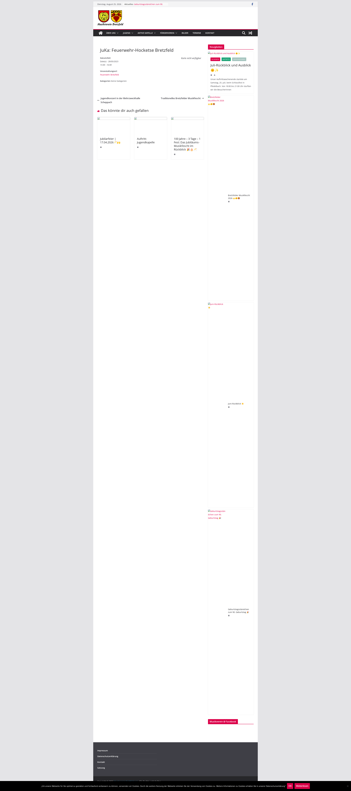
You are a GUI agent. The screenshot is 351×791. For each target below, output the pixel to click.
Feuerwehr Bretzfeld (109, 74)
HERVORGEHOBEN (239, 59)
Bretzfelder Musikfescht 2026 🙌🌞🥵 (239, 196)
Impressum (102, 750)
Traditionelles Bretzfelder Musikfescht (181, 98)
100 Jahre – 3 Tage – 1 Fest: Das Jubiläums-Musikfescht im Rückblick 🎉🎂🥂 (187, 144)
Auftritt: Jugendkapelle (146, 140)
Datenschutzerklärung (107, 756)
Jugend (126, 33)
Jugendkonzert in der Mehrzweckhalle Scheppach (120, 100)
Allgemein (215, 59)
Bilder (185, 33)
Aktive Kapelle (145, 33)
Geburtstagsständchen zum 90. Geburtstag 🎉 (238, 610)
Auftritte (226, 59)
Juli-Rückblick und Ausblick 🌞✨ (230, 67)
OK (290, 785)
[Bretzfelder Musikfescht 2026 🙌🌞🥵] (217, 198)
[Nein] (347, 786)
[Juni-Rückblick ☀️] (217, 405)
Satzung (101, 767)
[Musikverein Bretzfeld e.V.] (100, 33)
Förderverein (167, 33)
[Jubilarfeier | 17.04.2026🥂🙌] (113, 118)
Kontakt (209, 33)
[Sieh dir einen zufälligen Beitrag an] (250, 33)
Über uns (111, 33)
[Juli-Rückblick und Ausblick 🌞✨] (231, 53)
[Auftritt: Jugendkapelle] (150, 118)
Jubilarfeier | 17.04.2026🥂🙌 (110, 140)
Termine (197, 33)
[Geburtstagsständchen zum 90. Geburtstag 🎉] (217, 612)
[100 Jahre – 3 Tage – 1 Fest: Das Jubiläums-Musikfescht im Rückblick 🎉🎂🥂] (187, 118)
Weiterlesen (302, 785)
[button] (117, 33)
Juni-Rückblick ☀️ (236, 403)
